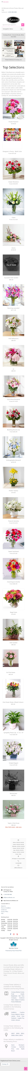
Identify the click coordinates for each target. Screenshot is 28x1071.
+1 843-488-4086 (12, 12)
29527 (13, 1046)
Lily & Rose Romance (13, 412)
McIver (22, 1027)
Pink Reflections (13, 351)
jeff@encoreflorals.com (9, 910)
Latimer (13, 1029)
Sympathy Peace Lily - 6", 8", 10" (13, 745)
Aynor (12, 1057)
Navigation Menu (8, 29)
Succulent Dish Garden (11, 290)
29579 (21, 1048)
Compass (13, 1010)
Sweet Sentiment (13, 564)
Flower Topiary (13, 503)
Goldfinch (13, 1025)
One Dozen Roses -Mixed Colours (13, 715)
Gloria (13, 261)
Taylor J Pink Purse (13, 836)
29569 (13, 1048)
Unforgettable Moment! (13, 473)
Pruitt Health (17, 1006)
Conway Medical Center (17, 1004)
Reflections (18, 1014)
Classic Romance (13, 194)
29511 (22, 1046)
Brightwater (14, 1008)
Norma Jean (13, 806)
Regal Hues (13, 625)
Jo (13, 382)
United (13, 1033)
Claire (13, 230)
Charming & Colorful (13, 595)
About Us (3, 918)
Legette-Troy (21, 1031)
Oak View (21, 1008)
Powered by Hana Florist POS (14, 963)
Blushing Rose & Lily (13, 442)
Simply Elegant (13, 776)
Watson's (17, 1027)
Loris (17, 1061)
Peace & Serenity (13, 534)
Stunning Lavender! (13, 321)
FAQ (2, 926)
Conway (13, 1059)
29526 (17, 1046)
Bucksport (21, 1057)
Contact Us (4, 922)
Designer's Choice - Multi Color (12, 164)
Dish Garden (13, 655)
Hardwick (13, 1031)
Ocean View (20, 1029)
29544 (17, 1048)
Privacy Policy (4, 924)
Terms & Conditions (6, 920)
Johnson (17, 1033)
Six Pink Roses (10, 685)
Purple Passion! (13, 134)
